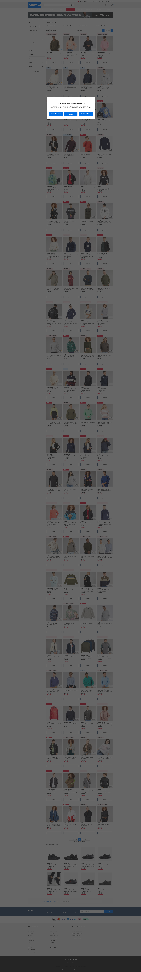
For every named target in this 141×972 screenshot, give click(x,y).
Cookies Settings (85, 113)
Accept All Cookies (56, 113)
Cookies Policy (77, 109)
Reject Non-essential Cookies (70, 113)
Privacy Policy (68, 109)
